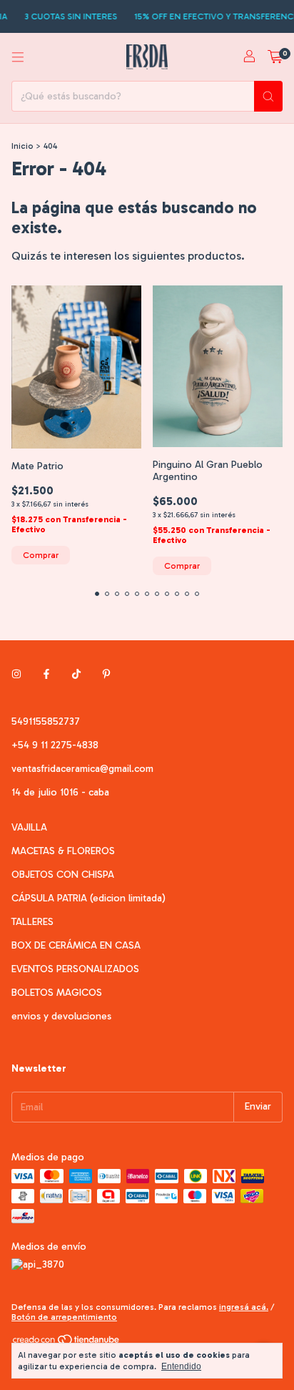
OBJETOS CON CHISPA (62, 874)
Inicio (22, 146)
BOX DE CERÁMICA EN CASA (76, 945)
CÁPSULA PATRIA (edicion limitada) (88, 898)
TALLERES (32, 922)
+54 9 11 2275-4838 (54, 745)
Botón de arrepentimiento (64, 1317)
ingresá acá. (243, 1307)
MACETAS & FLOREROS (63, 851)
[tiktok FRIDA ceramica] (76, 675)
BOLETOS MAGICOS (56, 993)
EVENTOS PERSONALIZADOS (75, 969)
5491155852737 (45, 721)
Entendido (181, 1366)
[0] (275, 57)
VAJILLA (29, 827)
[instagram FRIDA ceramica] (16, 675)
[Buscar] (268, 96)
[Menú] (17, 57)
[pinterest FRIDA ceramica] (106, 675)
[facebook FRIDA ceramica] (46, 675)
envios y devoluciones (61, 1016)
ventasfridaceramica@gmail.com (82, 769)
